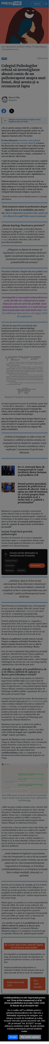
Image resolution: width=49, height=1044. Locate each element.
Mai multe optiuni (30, 1037)
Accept (12, 1037)
